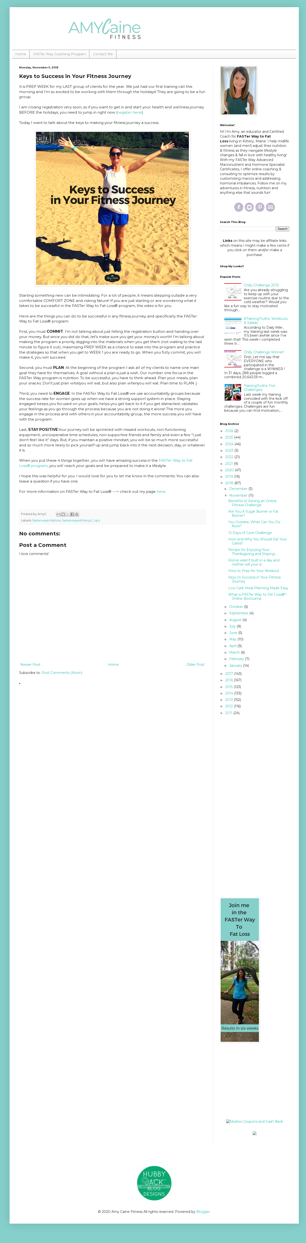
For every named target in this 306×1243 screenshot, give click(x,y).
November (238, 495)
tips (97, 520)
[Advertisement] (250, 1081)
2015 (229, 687)
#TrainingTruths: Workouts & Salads (266, 320)
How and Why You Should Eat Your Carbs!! (257, 541)
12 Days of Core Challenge (250, 533)
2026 (229, 431)
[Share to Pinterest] (76, 514)
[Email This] (58, 514)
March (235, 652)
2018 (229, 483)
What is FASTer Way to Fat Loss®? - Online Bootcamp (258, 596)
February (237, 659)
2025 (229, 437)
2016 (229, 680)
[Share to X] (67, 514)
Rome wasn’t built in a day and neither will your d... (253, 562)
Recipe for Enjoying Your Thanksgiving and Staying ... (253, 552)
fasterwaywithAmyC (77, 520)
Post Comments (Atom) (62, 673)
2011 (229, 713)
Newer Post (30, 664)
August (235, 620)
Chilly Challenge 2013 (261, 285)
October (236, 607)
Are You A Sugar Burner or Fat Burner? (253, 513)
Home (20, 54)
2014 (229, 693)
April (233, 646)
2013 (229, 700)
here (161, 491)
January (236, 665)
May (233, 639)
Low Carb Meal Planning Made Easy (258, 588)
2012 (229, 706)
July (233, 626)
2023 (229, 450)
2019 (229, 476)
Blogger (203, 1212)
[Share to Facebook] (72, 514)
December (238, 489)
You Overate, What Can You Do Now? (254, 524)
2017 (229, 673)
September (239, 613)
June (233, 633)
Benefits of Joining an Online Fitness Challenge (252, 503)
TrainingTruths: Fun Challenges (259, 387)
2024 (230, 444)
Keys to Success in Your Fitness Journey (254, 579)
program (39, 465)
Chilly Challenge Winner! (264, 352)
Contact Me (103, 54)
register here (129, 112)
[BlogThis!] (63, 514)
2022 (229, 457)
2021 (229, 463)
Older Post (195, 664)
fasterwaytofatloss (47, 520)
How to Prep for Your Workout (253, 571)
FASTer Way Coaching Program (59, 54)
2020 (230, 470)
